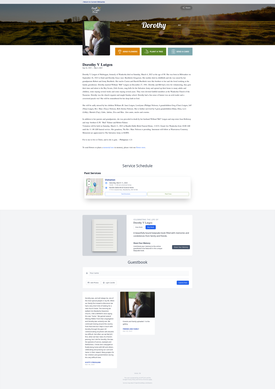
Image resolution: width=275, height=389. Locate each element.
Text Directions (125, 194)
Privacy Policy (131, 379)
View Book (138, 227)
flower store (140, 147)
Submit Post (183, 283)
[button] (94, 185)
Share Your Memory (181, 247)
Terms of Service (143, 379)
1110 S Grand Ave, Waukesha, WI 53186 (123, 190)
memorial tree (108, 147)
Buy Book (150, 227)
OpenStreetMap (140, 383)
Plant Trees (168, 194)
